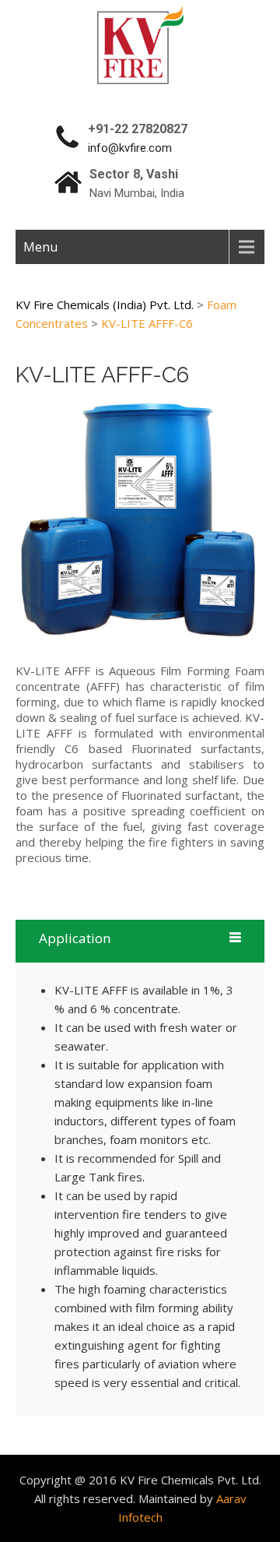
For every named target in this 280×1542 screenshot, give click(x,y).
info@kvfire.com (130, 148)
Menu (40, 246)
